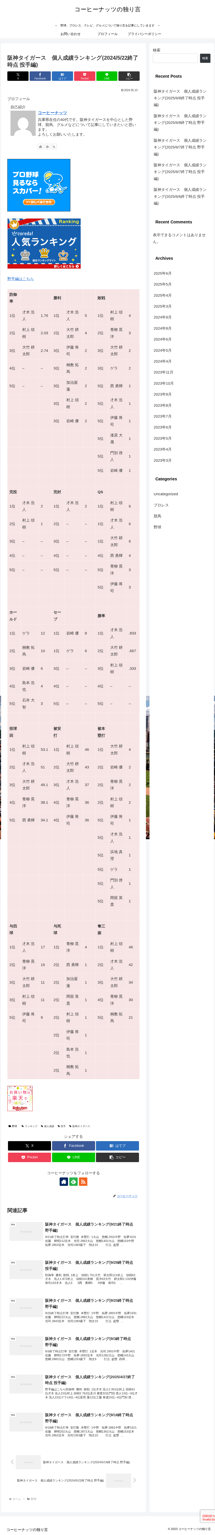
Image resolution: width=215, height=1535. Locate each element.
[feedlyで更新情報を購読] (47, 146)
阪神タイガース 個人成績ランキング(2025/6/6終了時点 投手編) (180, 196)
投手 (63, 1126)
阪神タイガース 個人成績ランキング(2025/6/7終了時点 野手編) (180, 147)
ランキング (31, 1126)
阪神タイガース (81, 1126)
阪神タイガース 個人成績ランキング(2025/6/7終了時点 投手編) (180, 172)
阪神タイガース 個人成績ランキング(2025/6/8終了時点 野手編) (180, 123)
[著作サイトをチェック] (40, 146)
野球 (14, 1126)
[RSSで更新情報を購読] (54, 146)
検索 (156, 50)
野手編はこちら (20, 279)
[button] (129, 76)
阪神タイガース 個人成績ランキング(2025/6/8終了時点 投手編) (180, 98)
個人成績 (49, 1126)
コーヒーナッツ (52, 112)
